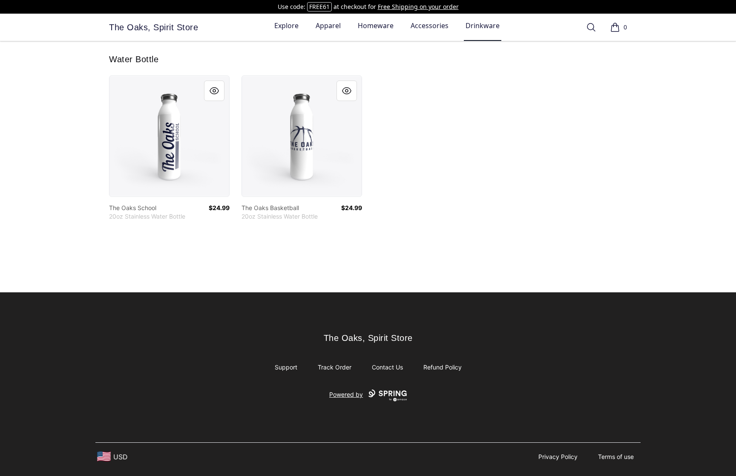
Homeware (376, 25)
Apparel (328, 25)
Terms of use (616, 456)
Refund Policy (442, 367)
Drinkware (483, 25)
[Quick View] (214, 91)
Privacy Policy (558, 456)
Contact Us (387, 367)
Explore (286, 25)
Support (286, 367)
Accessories (429, 25)
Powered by (346, 394)
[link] (169, 136)
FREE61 (319, 7)
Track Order (334, 367)
